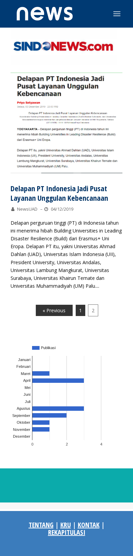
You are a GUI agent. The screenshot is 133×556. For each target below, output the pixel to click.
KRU (65, 524)
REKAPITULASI (66, 532)
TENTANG (41, 524)
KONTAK (89, 524)
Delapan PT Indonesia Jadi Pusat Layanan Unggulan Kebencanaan (59, 193)
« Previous (54, 310)
